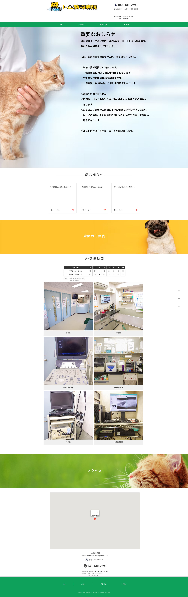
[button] (68, 309)
